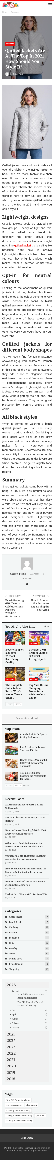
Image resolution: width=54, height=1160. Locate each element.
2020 (11, 1066)
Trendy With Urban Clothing (19, 1121)
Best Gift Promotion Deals (18, 1100)
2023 (11, 1047)
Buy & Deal (15, 922)
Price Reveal (15, 964)
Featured (14, 937)
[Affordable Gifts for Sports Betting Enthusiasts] (11, 738)
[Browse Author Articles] (27, 563)
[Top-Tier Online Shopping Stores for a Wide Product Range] (39, 674)
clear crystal (31, 1105)
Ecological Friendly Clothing (19, 1115)
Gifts (11, 943)
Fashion (13, 932)
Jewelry (13, 948)
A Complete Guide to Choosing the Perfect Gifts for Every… (33, 776)
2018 (11, 1078)
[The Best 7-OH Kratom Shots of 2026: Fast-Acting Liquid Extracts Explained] (39, 638)
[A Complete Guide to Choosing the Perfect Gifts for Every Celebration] (11, 776)
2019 (11, 1072)
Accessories (15, 917)
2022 (11, 1053)
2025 (11, 1034)
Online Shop (15, 958)
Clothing (13, 927)
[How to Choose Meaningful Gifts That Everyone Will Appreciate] (11, 763)
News (12, 953)
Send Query (27, 1138)
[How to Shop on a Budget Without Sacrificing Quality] (15, 638)
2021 (11, 1059)
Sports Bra (40, 1115)
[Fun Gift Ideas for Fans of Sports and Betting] (11, 750)
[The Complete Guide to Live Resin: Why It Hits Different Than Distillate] (15, 674)
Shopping (10, 44)
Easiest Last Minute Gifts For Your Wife (26, 894)
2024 (11, 1040)
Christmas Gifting (14, 1105)
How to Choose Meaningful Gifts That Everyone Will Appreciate (33, 763)
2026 (11, 984)
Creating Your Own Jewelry (18, 1110)
